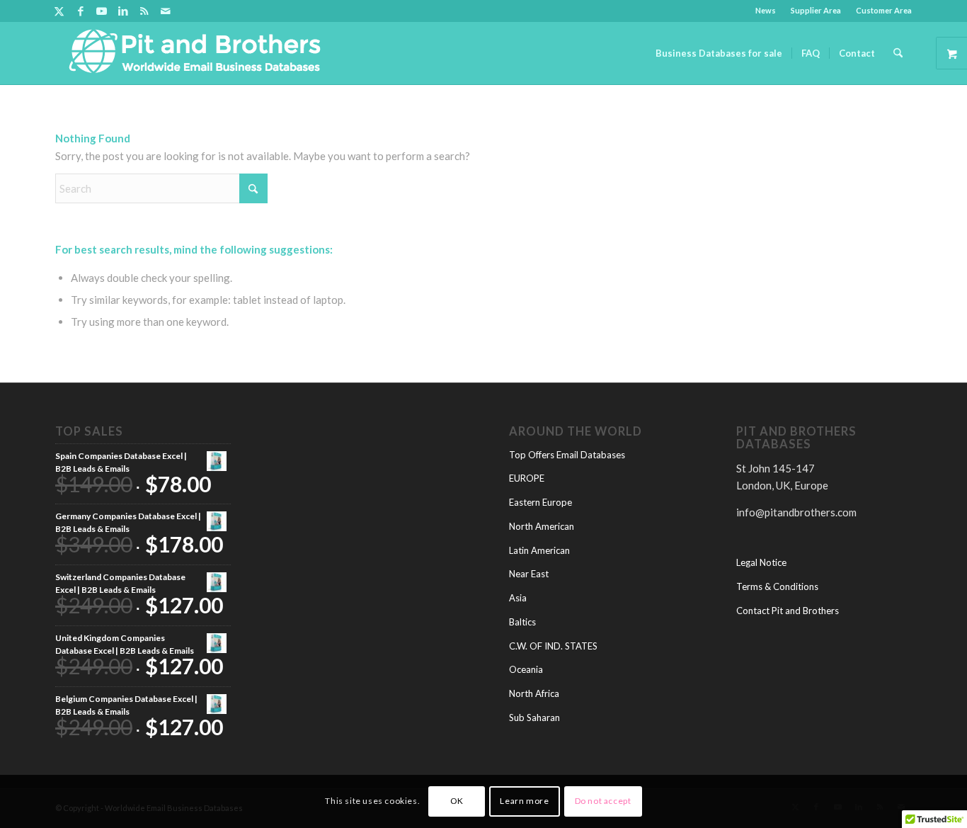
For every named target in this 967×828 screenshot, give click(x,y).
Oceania (526, 669)
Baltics (522, 622)
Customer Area (884, 10)
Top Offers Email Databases (567, 454)
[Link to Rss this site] (144, 10)
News (765, 10)
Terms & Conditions (777, 586)
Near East (529, 573)
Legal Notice (761, 562)
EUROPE (526, 478)
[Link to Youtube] (101, 10)
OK (457, 800)
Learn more (524, 800)
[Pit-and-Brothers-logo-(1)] (194, 53)
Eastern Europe (540, 502)
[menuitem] (766, 10)
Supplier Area (816, 10)
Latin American (539, 550)
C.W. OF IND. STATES (553, 646)
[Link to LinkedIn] (123, 10)
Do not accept (603, 800)
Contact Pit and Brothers (787, 610)
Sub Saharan (534, 717)
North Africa (534, 693)
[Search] (898, 53)
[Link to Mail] (165, 10)
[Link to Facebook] (80, 10)
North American (541, 526)
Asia (518, 597)
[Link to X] (59, 10)
